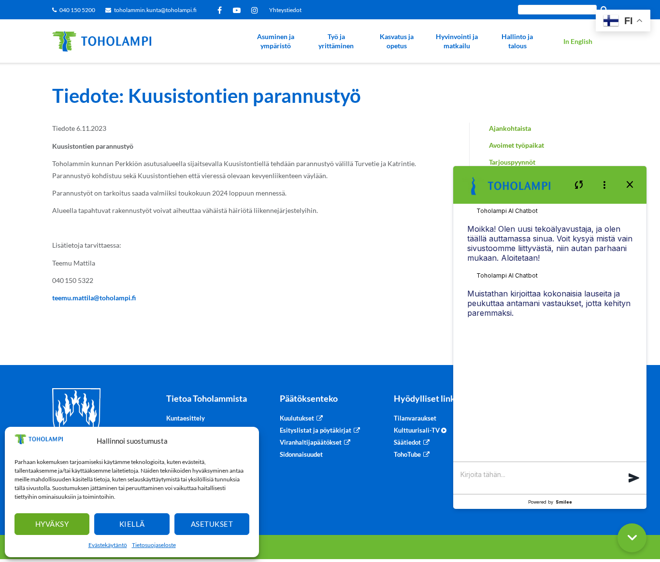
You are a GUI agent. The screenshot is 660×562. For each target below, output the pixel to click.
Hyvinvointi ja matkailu (457, 41)
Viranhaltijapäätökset (311, 442)
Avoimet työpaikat (516, 145)
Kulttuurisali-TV (417, 430)
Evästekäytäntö (107, 544)
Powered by (550, 502)
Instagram (256, 10)
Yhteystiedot (285, 10)
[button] (633, 481)
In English (577, 41)
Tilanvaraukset (415, 418)
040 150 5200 (77, 10)
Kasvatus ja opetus (397, 41)
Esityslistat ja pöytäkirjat (315, 430)
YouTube (238, 10)
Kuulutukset (297, 418)
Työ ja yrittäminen (336, 41)
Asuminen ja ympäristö (275, 41)
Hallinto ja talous (517, 41)
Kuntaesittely (185, 418)
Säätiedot (407, 442)
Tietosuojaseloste (154, 544)
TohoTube (407, 454)
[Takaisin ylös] (648, 499)
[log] (549, 336)
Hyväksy (52, 524)
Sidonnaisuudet (301, 454)
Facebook (221, 10)
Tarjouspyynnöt (512, 162)
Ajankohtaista (510, 128)
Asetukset (212, 524)
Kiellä (132, 524)
